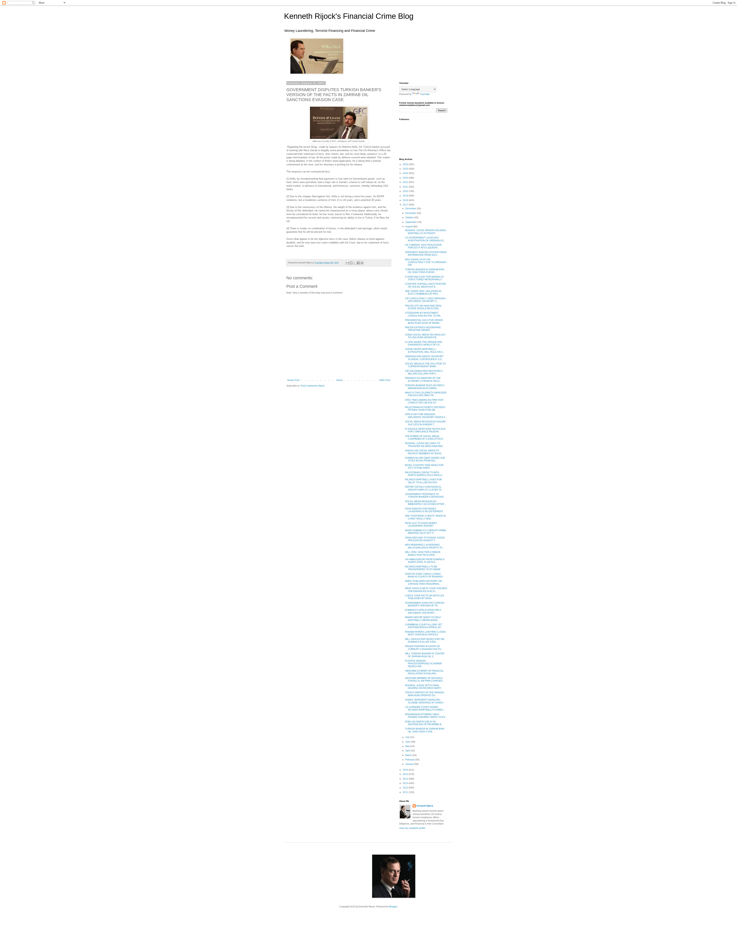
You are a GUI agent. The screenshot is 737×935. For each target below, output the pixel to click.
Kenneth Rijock (424, 806)
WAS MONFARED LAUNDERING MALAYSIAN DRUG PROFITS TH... (424, 546)
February (410, 759)
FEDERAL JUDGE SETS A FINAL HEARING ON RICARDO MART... (423, 686)
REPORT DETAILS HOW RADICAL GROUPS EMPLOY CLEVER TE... (424, 488)
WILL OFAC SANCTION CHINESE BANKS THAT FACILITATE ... (422, 553)
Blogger (393, 906)
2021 (406, 187)
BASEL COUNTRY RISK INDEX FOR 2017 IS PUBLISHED (424, 466)
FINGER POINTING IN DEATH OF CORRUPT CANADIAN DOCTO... (424, 647)
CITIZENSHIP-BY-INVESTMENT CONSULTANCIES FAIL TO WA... (423, 314)
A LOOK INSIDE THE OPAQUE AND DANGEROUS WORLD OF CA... (423, 343)
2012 (406, 787)
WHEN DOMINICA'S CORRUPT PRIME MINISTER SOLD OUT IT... (425, 531)
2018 (406, 200)
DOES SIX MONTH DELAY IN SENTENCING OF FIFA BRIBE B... (424, 723)
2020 (406, 191)
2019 (406, 195)
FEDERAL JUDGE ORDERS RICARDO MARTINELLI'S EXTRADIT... (425, 231)
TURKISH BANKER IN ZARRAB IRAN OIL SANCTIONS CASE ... (424, 730)
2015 (406, 774)
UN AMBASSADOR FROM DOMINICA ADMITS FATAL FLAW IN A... (424, 560)
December (411, 208)
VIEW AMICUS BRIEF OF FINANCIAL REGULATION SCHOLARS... (424, 672)
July (407, 737)
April (408, 750)
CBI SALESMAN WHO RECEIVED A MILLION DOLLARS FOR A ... (423, 372)
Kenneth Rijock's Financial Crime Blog (348, 16)
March (408, 755)
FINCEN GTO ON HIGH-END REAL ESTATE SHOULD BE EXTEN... (423, 307)
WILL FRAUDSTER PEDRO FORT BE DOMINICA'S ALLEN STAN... (424, 640)
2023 (406, 177)
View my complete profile (412, 828)
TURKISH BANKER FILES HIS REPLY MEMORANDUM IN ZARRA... (425, 386)
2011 (406, 792)
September (411, 222)
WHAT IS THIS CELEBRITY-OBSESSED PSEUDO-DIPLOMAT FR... (426, 394)
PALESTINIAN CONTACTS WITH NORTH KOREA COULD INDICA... (424, 474)
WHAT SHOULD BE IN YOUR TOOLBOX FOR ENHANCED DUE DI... (426, 589)
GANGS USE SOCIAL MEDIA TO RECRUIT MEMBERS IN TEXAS (423, 452)
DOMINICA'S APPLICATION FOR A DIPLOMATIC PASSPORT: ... (423, 611)
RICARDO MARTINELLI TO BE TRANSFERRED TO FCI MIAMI (422, 568)
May (407, 746)
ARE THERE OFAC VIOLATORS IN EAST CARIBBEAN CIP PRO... (423, 292)
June (408, 741)
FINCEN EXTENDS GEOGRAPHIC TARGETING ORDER (423, 328)
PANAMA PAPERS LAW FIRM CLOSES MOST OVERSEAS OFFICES (425, 633)
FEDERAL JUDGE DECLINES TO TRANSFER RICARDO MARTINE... (424, 444)
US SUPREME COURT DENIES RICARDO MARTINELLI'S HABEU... (425, 708)
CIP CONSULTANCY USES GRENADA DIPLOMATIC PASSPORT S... (425, 300)
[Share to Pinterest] (362, 263)
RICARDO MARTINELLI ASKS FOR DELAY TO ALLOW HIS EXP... (423, 481)
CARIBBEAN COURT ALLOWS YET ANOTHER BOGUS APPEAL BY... (423, 626)
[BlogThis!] (351, 263)
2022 (406, 182)
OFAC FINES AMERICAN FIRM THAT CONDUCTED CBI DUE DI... (424, 401)
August (409, 226)
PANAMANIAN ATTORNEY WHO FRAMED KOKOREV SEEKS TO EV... (426, 715)
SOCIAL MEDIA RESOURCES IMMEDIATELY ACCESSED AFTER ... (425, 502)
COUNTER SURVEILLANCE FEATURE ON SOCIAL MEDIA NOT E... (425, 285)
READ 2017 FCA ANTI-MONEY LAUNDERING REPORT (421, 524)
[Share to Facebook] (358, 263)
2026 (406, 164)
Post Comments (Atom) (313, 385)
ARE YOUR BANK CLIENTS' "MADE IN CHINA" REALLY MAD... (425, 517)
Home (339, 380)
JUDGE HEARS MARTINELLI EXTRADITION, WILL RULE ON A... (424, 350)
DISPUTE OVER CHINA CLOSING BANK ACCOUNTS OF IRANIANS (424, 575)
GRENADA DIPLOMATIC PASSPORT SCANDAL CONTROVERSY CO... (424, 357)
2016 (406, 769)
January (409, 764)
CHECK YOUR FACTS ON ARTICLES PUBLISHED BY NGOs (424, 597)
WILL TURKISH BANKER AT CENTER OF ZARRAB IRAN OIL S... (425, 655)
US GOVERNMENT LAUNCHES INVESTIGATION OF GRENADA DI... (425, 239)
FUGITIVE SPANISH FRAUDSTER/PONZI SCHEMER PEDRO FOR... (423, 664)
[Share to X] (355, 263)
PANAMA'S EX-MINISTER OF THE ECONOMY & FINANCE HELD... (423, 379)
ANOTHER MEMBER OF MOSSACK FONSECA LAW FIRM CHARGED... (425, 679)
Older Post (384, 380)
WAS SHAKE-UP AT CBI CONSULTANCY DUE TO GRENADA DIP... (425, 262)
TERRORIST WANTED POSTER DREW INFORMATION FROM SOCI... (425, 253)
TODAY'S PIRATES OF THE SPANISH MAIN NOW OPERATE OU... (424, 694)
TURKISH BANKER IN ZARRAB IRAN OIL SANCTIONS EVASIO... (424, 271)
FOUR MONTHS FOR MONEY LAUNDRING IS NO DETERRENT (424, 510)
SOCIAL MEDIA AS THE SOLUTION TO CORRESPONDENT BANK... (425, 365)
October (409, 217)
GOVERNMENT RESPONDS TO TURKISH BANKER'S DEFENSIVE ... (425, 495)
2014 (406, 779)
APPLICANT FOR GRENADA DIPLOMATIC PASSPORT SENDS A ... (426, 415)
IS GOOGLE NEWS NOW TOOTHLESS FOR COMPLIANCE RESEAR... (425, 430)
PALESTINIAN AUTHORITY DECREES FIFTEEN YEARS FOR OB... (425, 408)
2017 (406, 204)
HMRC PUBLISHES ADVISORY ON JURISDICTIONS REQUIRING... (423, 582)
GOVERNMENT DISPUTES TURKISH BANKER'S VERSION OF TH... (424, 604)
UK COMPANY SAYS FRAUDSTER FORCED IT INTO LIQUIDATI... (423, 246)
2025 (406, 168)
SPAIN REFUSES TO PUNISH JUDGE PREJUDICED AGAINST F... (425, 539)
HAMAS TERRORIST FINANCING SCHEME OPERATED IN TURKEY (424, 701)
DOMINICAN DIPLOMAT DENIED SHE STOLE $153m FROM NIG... (425, 459)
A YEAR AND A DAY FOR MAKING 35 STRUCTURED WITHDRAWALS (424, 278)
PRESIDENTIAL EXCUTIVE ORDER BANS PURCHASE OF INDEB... (424, 321)
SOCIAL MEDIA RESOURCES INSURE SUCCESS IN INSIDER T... (425, 423)
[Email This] (347, 263)
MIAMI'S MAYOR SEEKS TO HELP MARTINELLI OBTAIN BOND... (423, 618)
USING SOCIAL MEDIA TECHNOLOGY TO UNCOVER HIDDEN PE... (425, 336)
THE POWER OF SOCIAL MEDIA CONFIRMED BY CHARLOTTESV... (425, 437)
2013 (406, 783)
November (411, 213)
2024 (406, 173)
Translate (425, 94)
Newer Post (293, 380)
